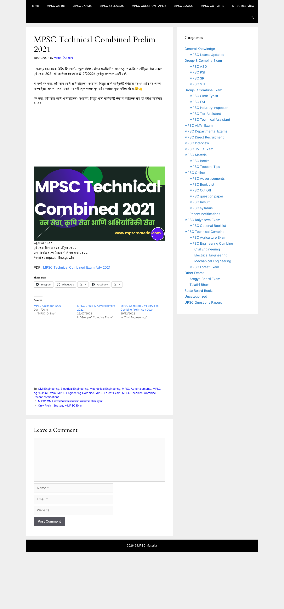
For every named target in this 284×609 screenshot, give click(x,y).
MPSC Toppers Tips (205, 167)
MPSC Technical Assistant (210, 119)
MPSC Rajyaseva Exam (202, 220)
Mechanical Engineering (105, 388)
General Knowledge (200, 49)
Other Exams (194, 273)
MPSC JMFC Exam (199, 149)
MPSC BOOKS (183, 6)
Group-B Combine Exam (203, 60)
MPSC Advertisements (136, 388)
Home (35, 6)
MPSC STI (197, 84)
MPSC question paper (206, 196)
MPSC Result (200, 202)
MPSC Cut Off (200, 190)
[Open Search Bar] (252, 17)
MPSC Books (199, 161)
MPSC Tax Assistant (205, 114)
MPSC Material (196, 155)
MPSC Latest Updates (207, 55)
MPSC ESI (197, 102)
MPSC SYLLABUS (111, 6)
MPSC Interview (243, 6)
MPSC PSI (197, 72)
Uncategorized (196, 296)
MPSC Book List (202, 184)
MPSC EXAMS (82, 6)
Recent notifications (46, 397)
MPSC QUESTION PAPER (149, 6)
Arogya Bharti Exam (205, 279)
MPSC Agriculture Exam (208, 237)
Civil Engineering (48, 388)
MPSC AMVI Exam (199, 125)
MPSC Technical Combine (139, 393)
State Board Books (199, 291)
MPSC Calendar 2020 (47, 305)
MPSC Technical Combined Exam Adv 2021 (76, 267)
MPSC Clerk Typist (204, 96)
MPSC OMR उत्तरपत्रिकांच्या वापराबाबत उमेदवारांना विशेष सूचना (70, 401)
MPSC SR (197, 78)
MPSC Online (56, 6)
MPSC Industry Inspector (209, 108)
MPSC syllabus (201, 208)
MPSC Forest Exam (108, 393)
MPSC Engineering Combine (75, 393)
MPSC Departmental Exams (206, 131)
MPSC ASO (198, 66)
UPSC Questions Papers (203, 302)
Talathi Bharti (200, 285)
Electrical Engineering (74, 388)
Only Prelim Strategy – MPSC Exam (60, 405)
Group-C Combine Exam (203, 90)
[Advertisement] (99, 138)
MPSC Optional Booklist (208, 226)
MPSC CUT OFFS (212, 6)
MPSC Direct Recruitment (204, 137)
